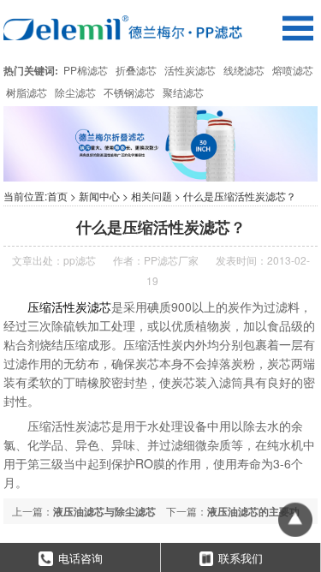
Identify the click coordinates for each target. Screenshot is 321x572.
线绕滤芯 (244, 70)
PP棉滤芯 (85, 70)
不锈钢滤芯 (129, 92)
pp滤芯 (79, 260)
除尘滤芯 (75, 92)
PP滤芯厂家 (171, 260)
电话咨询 (80, 558)
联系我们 (240, 558)
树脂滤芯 (26, 92)
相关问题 (151, 195)
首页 (57, 195)
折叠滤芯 (136, 70)
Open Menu (297, 28)
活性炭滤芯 (190, 70)
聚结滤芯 (183, 92)
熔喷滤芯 (292, 70)
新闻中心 (99, 195)
